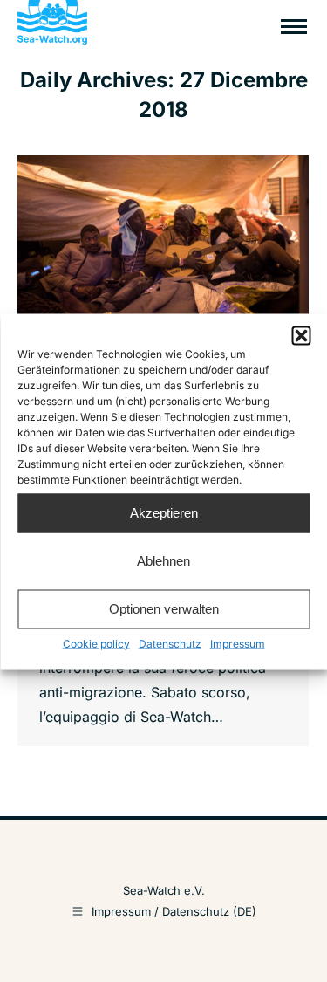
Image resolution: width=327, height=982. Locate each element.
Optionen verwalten (164, 608)
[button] (301, 335)
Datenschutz (170, 642)
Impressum (237, 642)
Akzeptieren (164, 512)
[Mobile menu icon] (294, 26)
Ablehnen (163, 560)
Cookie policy (96, 642)
